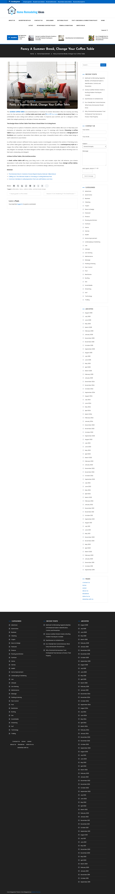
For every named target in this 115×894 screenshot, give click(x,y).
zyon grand (28, 2)
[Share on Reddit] (34, 185)
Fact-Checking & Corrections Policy (84, 20)
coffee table (15, 189)
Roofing (87, 278)
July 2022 (87, 483)
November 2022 (89, 472)
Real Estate (88, 274)
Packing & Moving (90, 263)
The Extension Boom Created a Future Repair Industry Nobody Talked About (32, 174)
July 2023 (87, 443)
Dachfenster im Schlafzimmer (68, 38)
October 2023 (89, 432)
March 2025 (88, 371)
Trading (87, 300)
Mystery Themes (35, 892)
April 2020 (88, 548)
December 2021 (89, 508)
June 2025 (88, 360)
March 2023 (88, 457)
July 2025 (87, 356)
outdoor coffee (28, 189)
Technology (88, 296)
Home (103, 20)
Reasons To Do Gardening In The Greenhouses (60, 194)
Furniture (87, 224)
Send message (88, 176)
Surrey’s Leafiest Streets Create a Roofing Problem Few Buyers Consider (39, 38)
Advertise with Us (25, 20)
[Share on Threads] (42, 185)
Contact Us (38, 20)
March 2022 (88, 497)
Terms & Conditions (66, 25)
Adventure (88, 191)
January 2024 (89, 421)
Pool (86, 271)
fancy (21, 189)
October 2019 (89, 566)
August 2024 (88, 396)
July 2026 (88, 316)
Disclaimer (49, 20)
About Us (12, 20)
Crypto (87, 206)
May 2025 (88, 363)
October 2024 (89, 389)
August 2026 (88, 313)
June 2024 (88, 403)
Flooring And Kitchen (91, 220)
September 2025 (90, 349)
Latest (31, 25)
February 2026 (89, 331)
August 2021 (88, 523)
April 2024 (88, 410)
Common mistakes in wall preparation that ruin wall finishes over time (30, 179)
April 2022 (88, 494)
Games (87, 231)
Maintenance (89, 256)
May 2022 (88, 490)
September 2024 (90, 392)
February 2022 (89, 501)
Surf (86, 292)
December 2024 (90, 381)
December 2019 (89, 562)
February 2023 (89, 461)
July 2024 (88, 400)
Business (87, 198)
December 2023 (89, 425)
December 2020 (90, 537)
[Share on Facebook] (14, 185)
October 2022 (89, 475)
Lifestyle (87, 249)
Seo (86, 282)
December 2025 (89, 338)
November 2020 (89, 541)
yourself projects (79, 2)
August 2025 (88, 352)
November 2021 (89, 512)
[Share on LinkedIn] (22, 185)
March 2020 (88, 551)
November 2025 (89, 342)
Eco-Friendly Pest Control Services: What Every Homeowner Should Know (99, 38)
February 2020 (89, 555)
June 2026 (88, 320)
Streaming (88, 289)
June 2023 (88, 447)
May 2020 (88, 544)
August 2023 (88, 439)
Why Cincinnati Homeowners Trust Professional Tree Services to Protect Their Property (95, 114)
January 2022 (89, 504)
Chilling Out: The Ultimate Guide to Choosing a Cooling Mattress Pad (30, 176)
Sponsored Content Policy (46, 25)
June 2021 (88, 530)
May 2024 (88, 407)
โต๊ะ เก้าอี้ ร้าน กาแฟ (51, 114)
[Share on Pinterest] (30, 185)
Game (87, 227)
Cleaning (87, 202)
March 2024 (88, 414)
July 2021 (87, 526)
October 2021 (89, 515)
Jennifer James (29, 101)
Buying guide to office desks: (19, 194)
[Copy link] (47, 185)
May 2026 (88, 324)
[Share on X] (18, 185)
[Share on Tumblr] (38, 185)
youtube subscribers (65, 2)
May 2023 (88, 450)
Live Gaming (88, 253)
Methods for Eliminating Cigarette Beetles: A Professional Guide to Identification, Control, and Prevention (95, 82)
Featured (87, 213)
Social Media (88, 285)
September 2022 (90, 479)
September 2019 (90, 570)
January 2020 (89, 559)
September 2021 (89, 519)
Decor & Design (89, 209)
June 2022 (88, 486)
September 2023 (90, 436)
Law (86, 245)
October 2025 (89, 345)
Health (87, 235)
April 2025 (88, 367)
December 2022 (89, 468)
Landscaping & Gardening (92, 242)
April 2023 (88, 454)
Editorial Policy (62, 20)
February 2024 (89, 418)
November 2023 (89, 428)
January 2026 (89, 334)
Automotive (88, 195)
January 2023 (89, 465)
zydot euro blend (39, 2)
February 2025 (89, 374)
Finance (87, 216)
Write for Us (80, 25)
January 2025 (89, 378)
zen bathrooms (51, 2)
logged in (20, 204)
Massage (87, 260)
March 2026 (88, 327)
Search (103, 30)
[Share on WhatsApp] (26, 185)
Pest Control (88, 267)
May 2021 (87, 533)
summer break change (39, 189)
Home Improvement (15, 97)
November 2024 (89, 385)
